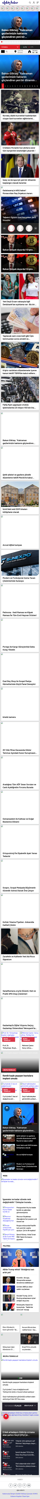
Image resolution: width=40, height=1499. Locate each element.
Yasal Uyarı (26, 1496)
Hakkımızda (6, 1494)
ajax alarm (20, 1490)
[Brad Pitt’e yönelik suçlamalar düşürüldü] (30, 1338)
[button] (1, 42)
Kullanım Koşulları (16, 1496)
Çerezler (30, 1494)
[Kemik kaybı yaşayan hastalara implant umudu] (20, 1369)
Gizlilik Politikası (21, 1494)
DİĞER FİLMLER (28, 1405)
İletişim (13, 1494)
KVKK (35, 1494)
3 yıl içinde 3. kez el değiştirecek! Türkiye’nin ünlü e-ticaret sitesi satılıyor (18, 1390)
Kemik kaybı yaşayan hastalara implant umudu (18, 1383)
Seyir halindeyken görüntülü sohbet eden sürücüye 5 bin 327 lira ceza (19, 1397)
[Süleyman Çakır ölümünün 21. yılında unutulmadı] (10, 1338)
